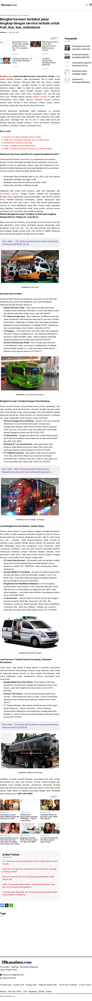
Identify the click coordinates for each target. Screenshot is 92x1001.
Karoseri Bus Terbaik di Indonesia (18, 143)
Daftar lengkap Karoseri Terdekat (18, 15)
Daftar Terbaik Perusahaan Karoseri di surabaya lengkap (28, 148)
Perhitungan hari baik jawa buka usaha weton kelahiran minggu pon (82, 49)
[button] (87, 5)
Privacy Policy (85, 985)
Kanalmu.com (6, 76)
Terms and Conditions (68, 985)
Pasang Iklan (31, 985)
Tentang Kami (6, 985)
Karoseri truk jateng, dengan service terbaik (22, 137)
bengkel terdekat (51, 99)
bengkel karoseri (40, 97)
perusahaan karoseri (9, 194)
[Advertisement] (78, 25)
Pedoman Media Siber (47, 985)
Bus (36, 176)
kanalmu (3, 32)
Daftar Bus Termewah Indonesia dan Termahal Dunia (26, 140)
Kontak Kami (18, 985)
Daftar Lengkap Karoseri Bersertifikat (19, 146)
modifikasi (11, 165)
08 (4, 978)
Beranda (2, 15)
